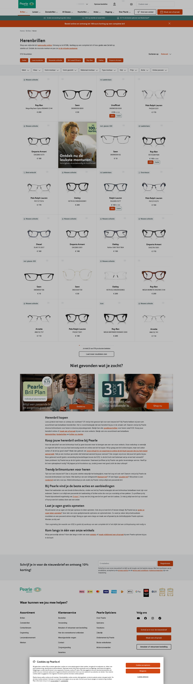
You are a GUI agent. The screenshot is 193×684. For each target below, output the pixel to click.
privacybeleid (55, 681)
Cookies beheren (142, 677)
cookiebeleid (64, 681)
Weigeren (143, 671)
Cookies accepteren (143, 665)
